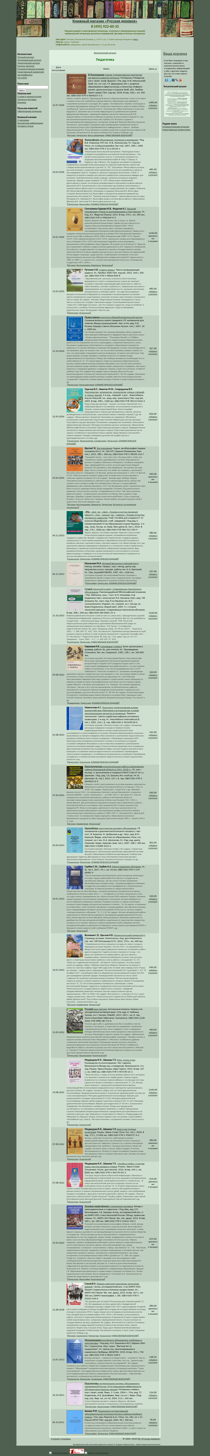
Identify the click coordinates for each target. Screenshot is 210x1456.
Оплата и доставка (26, 99)
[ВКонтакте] (166, 80)
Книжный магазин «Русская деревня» (105, 21)
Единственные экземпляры (176, 130)
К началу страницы (61, 1439)
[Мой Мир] (173, 80)
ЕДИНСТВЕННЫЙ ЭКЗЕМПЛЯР (118, 135)
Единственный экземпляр (30, 72)
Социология (73, 441)
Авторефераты (24, 75)
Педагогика (81, 135)
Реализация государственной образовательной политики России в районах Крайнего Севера (113, 1414)
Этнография (91, 583)
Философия (84, 204)
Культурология (99, 1056)
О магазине (23, 120)
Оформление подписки (29, 111)
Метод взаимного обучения (126, 867)
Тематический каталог (28, 63)
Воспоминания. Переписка (88, 265)
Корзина (21, 102)
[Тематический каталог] (177, 116)
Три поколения (104, 448)
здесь (135, 39)
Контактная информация (30, 123)
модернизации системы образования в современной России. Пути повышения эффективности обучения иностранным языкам (113, 1386)
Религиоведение (86, 385)
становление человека (109, 1206)
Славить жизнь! (107, 270)
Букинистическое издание (30, 69)
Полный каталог (25, 57)
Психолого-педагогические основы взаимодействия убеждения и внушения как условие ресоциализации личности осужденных (112, 711)
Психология (84, 313)
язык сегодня (96, 1009)
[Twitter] (170, 80)
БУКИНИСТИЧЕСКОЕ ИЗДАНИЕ (104, 204)
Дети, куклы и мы (126, 1060)
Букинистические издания (175, 127)
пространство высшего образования (110, 828)
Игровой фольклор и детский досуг (120, 563)
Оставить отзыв (25, 126)
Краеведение (74, 703)
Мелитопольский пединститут (129, 935)
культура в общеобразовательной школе (113, 317)
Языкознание (85, 1056)
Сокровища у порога (111, 646)
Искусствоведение (96, 135)
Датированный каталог (29, 60)
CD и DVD (22, 78)
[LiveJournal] (176, 80)
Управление (96, 1379)
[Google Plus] (180, 80)
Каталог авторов (25, 66)
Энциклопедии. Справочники (93, 441)
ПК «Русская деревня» (148, 1439)
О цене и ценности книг (29, 96)
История (71, 135)
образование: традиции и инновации (111, 140)
